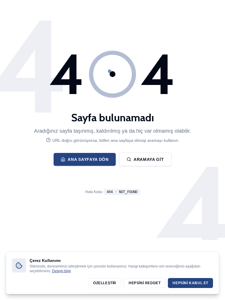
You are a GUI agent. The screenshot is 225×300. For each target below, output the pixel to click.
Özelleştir (104, 283)
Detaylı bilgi (61, 271)
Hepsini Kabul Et (190, 283)
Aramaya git (149, 159)
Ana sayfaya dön (88, 159)
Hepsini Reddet (145, 283)
